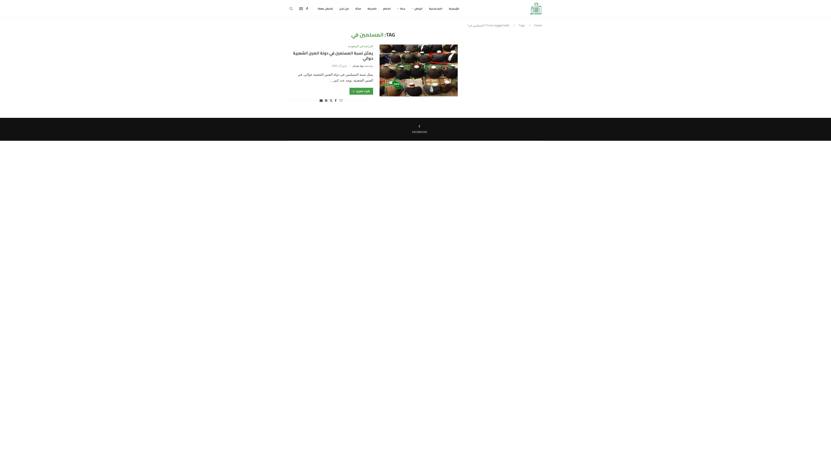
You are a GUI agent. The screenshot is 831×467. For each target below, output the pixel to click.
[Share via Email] (321, 100)
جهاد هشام (358, 66)
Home (538, 25)
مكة (358, 8)
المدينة (372, 8)
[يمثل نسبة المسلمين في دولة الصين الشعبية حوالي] (419, 70)
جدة (402, 8)
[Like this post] (341, 100)
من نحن (344, 8)
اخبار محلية (435, 8)
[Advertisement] (505, 62)
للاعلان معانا (325, 8)
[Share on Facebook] (336, 100)
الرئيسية (454, 8)
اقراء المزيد (362, 91)
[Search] (291, 8)
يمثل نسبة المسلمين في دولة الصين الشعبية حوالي (333, 56)
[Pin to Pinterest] (326, 100)
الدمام (387, 8)
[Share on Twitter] (331, 100)
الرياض (418, 8)
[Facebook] (307, 8)
